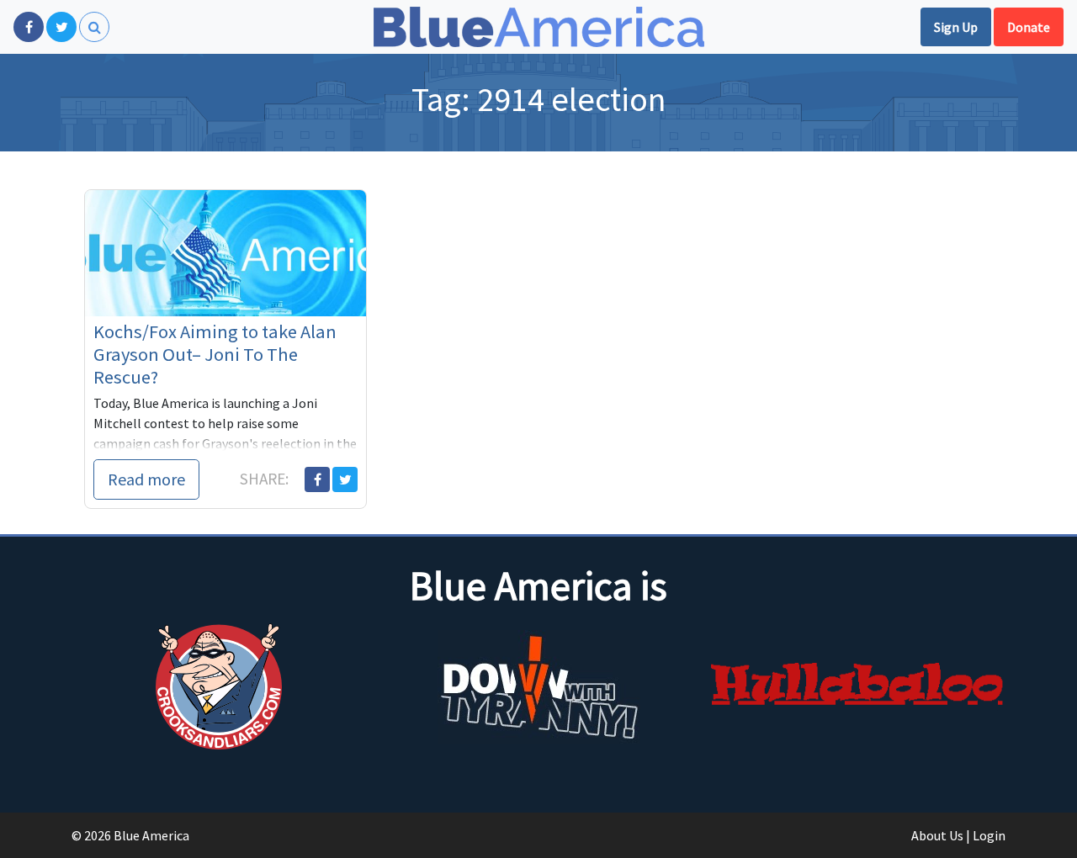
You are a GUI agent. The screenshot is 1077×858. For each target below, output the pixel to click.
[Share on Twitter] (345, 479)
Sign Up (956, 27)
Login (989, 835)
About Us (937, 835)
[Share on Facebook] (317, 479)
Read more (146, 479)
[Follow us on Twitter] (61, 27)
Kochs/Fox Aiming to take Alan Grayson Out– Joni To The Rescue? (215, 354)
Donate (1028, 27)
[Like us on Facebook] (28, 27)
